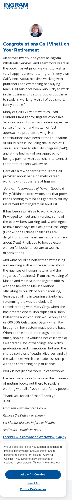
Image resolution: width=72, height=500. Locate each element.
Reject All (33, 483)
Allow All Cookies (33, 474)
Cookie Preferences (33, 489)
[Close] (61, 446)
